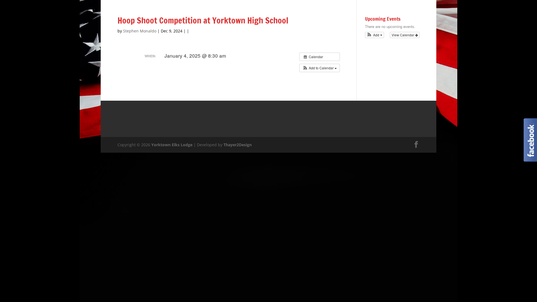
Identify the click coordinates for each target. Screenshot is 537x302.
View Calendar (403, 34)
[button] (320, 68)
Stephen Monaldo (139, 31)
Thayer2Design (237, 144)
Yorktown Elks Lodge (171, 144)
